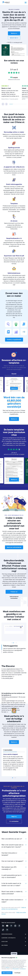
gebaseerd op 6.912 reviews (14, 79)
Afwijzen (7, 967)
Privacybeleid (16, 968)
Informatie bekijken (7, 676)
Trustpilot (22, 454)
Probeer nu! (14, 591)
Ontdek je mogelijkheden (14, 339)
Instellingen (17, 972)
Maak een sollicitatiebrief (14, 547)
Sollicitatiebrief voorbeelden (14, 597)
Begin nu (14, 816)
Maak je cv (14, 33)
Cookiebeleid (23, 968)
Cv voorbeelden (14, 821)
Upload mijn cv (14, 38)
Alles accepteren (7, 972)
